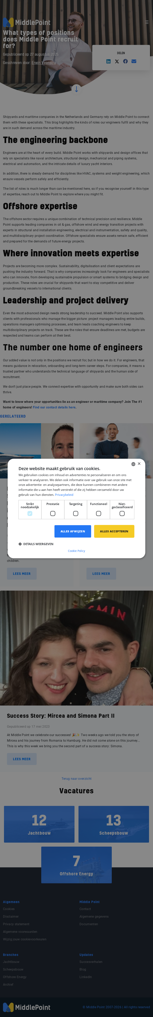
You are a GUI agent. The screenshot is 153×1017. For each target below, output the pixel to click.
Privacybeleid (64, 495)
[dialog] (76, 508)
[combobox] (133, 464)
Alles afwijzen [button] (73, 531)
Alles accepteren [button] (114, 531)
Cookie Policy (76, 551)
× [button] (138, 463)
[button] (36, 544)
